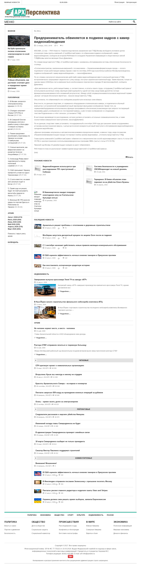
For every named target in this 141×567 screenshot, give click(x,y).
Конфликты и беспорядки (69, 530)
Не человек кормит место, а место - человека (54, 328)
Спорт (70, 515)
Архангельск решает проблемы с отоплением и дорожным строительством (76, 225)
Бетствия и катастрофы (68, 533)
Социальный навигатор (41, 533)
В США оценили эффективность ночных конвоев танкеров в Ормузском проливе (79, 255)
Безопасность (9, 533)
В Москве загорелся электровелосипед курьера (17, 103)
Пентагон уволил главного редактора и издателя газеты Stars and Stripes (75, 490)
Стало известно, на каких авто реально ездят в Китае (19, 181)
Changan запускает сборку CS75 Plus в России (16, 113)
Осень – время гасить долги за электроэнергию (57, 402)
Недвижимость (96, 515)
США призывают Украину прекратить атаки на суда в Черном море (19, 172)
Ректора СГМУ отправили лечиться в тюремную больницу (60, 345)
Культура (81, 515)
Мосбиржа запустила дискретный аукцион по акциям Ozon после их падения (77, 235)
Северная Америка (93, 530)
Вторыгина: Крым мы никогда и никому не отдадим (59, 374)
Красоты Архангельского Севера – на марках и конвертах (61, 383)
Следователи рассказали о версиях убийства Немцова (60, 414)
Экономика (45, 515)
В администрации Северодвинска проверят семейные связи (63, 432)
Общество (59, 515)
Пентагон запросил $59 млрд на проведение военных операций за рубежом (69, 393)
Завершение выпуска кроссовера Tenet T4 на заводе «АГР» (60, 280)
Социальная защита (40, 530)
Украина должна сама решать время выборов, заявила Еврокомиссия (74, 499)
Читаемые (84, 360)
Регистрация (119, 2)
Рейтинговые (83, 409)
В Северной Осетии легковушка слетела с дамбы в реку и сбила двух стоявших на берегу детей (18, 124)
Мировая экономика (121, 530)
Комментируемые (83, 458)
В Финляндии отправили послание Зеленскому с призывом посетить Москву (77, 481)
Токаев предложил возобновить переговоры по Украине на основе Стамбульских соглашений (19, 138)
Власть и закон (10, 526)
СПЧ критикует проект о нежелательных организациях (60, 365)
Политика (32, 515)
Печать (130, 157)
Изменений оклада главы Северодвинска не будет (58, 423)
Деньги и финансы (120, 533)
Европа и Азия (92, 533)
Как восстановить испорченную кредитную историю (66, 265)
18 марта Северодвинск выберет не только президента (60, 441)
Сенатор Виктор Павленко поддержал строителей (58, 450)
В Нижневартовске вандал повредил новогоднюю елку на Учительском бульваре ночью (59, 195)
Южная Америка (92, 526)
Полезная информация (122, 526)
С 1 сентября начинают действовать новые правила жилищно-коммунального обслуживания (84, 245)
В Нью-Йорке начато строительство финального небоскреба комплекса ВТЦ (68, 302)
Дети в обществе (38, 526)
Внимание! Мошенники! (46, 463)
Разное (110, 515)
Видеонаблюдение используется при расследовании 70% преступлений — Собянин (59, 169)
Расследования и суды (68, 526)
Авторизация (131, 2)
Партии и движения (12, 530)
